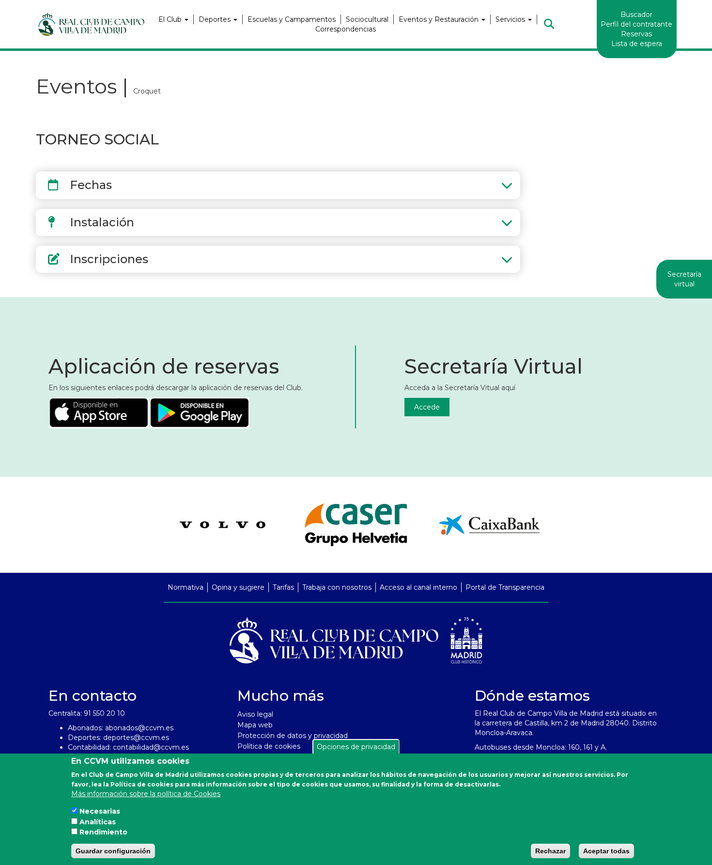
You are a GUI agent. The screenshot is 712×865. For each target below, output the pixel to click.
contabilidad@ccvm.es (151, 747)
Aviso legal (255, 714)
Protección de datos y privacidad (292, 735)
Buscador (636, 14)
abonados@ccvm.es (139, 727)
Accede (427, 407)
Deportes (215, 19)
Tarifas (283, 587)
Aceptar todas (606, 851)
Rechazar (550, 851)
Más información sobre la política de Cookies (145, 793)
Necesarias (99, 810)
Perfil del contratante (636, 24)
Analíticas (97, 821)
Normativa (185, 587)
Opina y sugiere (238, 587)
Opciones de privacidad (356, 746)
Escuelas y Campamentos (292, 19)
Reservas (636, 34)
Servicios (511, 19)
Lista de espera (636, 43)
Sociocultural (367, 19)
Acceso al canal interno (418, 587)
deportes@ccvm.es (136, 737)
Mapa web (255, 725)
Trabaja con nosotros (336, 587)
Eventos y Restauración (439, 19)
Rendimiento (103, 832)
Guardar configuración (113, 851)
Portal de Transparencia (504, 587)
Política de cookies (268, 746)
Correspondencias (345, 29)
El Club (171, 19)
